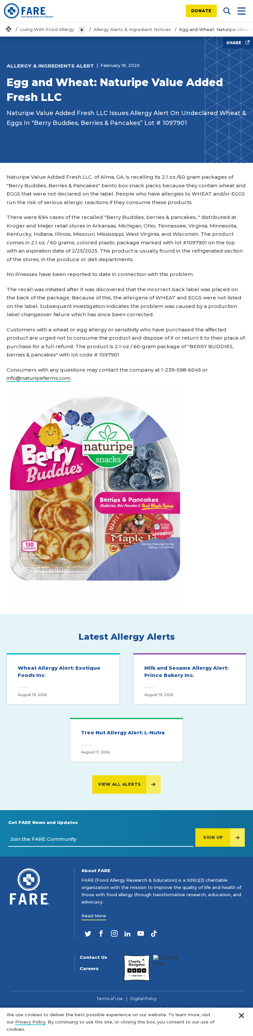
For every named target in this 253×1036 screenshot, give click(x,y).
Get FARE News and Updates (43, 822)
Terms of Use (109, 998)
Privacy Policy (30, 1021)
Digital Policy (143, 998)
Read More (93, 915)
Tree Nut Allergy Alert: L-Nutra (123, 732)
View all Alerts (119, 784)
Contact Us (93, 957)
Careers (89, 968)
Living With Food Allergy (47, 29)
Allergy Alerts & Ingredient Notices (132, 29)
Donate (201, 10)
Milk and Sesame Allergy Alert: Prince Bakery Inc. (186, 672)
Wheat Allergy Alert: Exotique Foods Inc (59, 672)
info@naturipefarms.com (38, 378)
